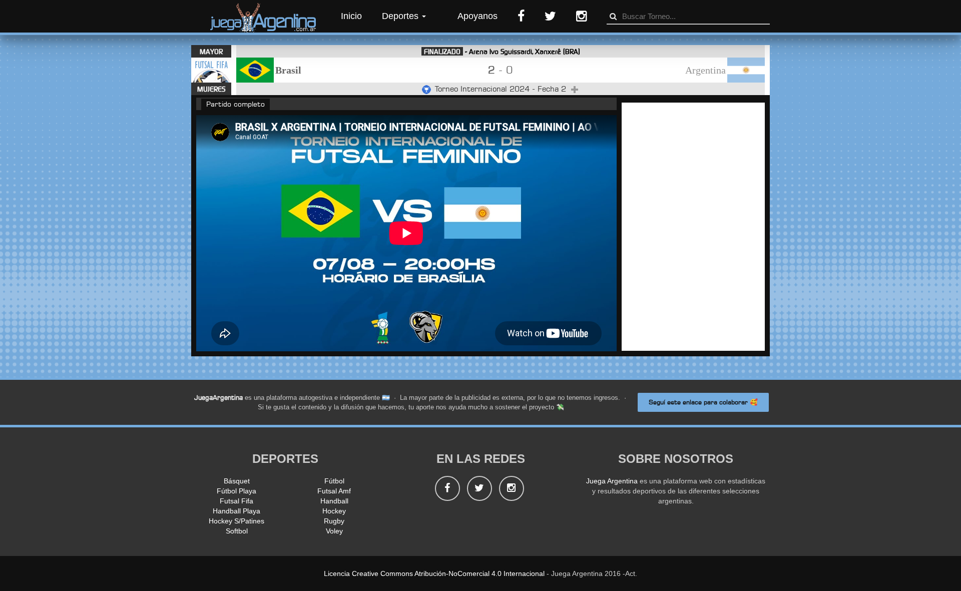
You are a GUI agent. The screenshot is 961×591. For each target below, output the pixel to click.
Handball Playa (236, 511)
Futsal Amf (334, 491)
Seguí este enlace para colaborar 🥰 (703, 402)
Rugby (334, 521)
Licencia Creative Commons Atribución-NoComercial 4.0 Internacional (434, 573)
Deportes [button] (401, 16)
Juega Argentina (612, 481)
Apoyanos (477, 16)
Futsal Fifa (236, 501)
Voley (334, 531)
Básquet (237, 481)
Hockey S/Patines (236, 521)
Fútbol (334, 481)
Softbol (237, 531)
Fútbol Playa (236, 491)
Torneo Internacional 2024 (483, 89)
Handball (334, 501)
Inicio (351, 16)
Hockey (334, 511)
